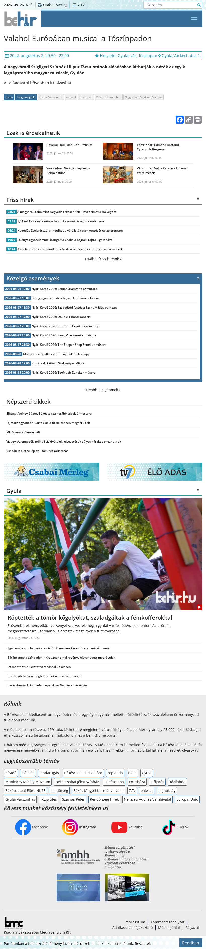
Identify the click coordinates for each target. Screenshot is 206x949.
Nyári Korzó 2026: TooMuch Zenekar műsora (64, 372)
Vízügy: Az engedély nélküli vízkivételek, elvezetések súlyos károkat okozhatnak (63, 441)
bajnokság (166, 790)
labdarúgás (49, 772)
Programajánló (26, 97)
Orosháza (137, 781)
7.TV (81, 4)
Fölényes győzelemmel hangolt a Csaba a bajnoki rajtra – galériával (65, 240)
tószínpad (86, 97)
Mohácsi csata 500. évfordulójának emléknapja (56, 354)
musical (71, 97)
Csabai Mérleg (54, 4)
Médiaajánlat (169, 927)
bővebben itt (42, 83)
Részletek (143, 943)
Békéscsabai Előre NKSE (25, 790)
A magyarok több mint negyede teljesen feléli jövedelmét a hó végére (66, 212)
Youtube (134, 827)
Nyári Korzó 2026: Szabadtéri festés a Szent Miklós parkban (74, 307)
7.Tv (132, 790)
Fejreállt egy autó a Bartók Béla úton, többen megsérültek (48, 423)
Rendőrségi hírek (104, 799)
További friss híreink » (103, 258)
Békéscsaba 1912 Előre (83, 772)
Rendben (190, 943)
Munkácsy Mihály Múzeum (27, 781)
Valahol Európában (108, 97)
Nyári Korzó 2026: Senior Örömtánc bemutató (64, 289)
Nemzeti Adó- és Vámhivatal (147, 799)
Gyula (9, 97)
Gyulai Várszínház (50, 97)
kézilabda (177, 781)
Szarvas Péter (73, 799)
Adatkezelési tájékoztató (132, 927)
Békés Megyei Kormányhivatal (98, 790)
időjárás (157, 781)
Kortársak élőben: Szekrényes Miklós (58, 363)
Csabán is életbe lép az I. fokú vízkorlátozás (37, 451)
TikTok (182, 827)
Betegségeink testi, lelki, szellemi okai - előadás (65, 298)
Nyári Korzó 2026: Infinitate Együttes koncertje (65, 326)
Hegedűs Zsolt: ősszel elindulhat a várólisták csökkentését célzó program (70, 230)
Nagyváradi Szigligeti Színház (143, 97)
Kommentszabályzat (167, 922)
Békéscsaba (114, 781)
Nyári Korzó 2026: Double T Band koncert (61, 317)
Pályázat (192, 927)
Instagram (87, 827)
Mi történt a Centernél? (23, 432)
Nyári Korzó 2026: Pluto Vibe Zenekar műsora (64, 335)
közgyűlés (48, 799)
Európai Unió (187, 799)
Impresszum (134, 922)
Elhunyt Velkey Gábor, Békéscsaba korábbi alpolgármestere (49, 413)
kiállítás (28, 772)
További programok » (103, 389)
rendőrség (59, 790)
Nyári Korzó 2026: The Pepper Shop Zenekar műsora (69, 344)
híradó (10, 772)
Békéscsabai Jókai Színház (77, 781)
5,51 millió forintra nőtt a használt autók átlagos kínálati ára (60, 221)
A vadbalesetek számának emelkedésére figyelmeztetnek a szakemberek (70, 249)
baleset (147, 790)
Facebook (39, 827)
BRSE (132, 772)
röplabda (115, 772)
